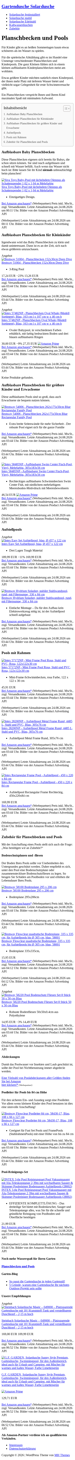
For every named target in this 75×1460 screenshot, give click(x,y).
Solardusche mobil (20, 18)
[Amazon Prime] (48, 343)
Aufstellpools (13, 132)
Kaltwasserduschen (21, 25)
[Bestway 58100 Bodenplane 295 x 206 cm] (29, 887)
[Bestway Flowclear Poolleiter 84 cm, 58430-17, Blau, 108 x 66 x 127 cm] (37, 1117)
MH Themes (62, 1455)
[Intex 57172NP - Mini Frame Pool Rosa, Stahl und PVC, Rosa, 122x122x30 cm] (37, 663)
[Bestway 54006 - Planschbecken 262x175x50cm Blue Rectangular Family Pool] (37, 410)
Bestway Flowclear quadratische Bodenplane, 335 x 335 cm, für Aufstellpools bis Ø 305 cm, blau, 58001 (36, 942)
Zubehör (14, 28)
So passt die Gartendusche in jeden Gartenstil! (37, 1281)
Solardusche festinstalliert (24, 14)
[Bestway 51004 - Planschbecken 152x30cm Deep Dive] (37, 259)
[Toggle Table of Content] (64, 108)
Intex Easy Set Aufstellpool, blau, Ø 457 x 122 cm (32, 544)
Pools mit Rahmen (16, 137)
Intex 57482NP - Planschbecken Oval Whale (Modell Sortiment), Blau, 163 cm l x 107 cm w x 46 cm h (34, 321)
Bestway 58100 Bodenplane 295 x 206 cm (27, 890)
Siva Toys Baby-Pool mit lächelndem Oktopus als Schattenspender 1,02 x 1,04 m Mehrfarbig (32, 188)
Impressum (15, 1445)
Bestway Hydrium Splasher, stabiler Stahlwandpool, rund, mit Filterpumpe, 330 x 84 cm (37, 599)
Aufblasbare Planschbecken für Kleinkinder (30, 118)
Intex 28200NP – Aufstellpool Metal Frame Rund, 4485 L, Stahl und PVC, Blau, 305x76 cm (37, 730)
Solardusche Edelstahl (22, 21)
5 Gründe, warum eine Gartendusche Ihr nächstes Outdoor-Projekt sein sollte (39, 1286)
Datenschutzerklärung (22, 1448)
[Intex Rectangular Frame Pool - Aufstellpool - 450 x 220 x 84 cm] (37, 778)
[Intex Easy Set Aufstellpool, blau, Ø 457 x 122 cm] (34, 540)
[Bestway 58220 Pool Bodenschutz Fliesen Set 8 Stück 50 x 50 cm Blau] (37, 998)
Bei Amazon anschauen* (17, 203)
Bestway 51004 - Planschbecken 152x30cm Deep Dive (35, 262)
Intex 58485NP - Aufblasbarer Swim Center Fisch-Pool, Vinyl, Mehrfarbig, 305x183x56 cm (35, 473)
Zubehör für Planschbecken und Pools (27, 141)
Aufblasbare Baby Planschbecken (24, 114)
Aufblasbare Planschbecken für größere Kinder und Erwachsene (34, 125)
